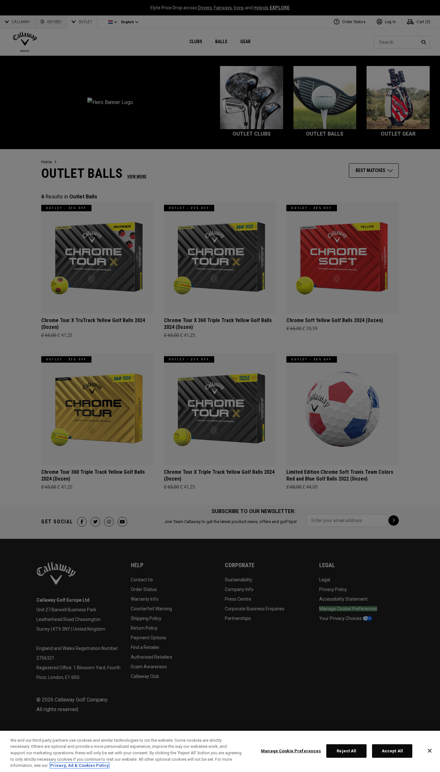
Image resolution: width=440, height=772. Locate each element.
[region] (220, 751)
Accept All (392, 750)
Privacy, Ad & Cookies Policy (79, 765)
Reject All (346, 750)
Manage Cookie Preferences (291, 750)
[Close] (430, 751)
